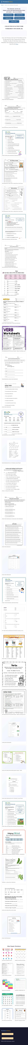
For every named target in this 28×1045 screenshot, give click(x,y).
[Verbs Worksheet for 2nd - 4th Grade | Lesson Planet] (14, 450)
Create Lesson (8, 18)
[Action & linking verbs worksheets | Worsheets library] (14, 145)
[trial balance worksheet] (20, 1000)
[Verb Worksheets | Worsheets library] (14, 425)
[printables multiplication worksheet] (20, 985)
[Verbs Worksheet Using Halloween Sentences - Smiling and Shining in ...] (14, 677)
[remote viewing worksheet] (7, 970)
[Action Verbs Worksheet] (14, 534)
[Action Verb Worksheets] (14, 925)
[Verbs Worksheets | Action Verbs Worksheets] (14, 118)
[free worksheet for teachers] (20, 968)
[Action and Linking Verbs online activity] (14, 900)
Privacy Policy (7, 1038)
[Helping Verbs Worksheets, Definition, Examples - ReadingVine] (14, 844)
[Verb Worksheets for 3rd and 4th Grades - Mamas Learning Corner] (14, 344)
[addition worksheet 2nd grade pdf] (20, 953)
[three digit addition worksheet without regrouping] (7, 998)
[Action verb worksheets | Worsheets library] (14, 229)
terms (17, 44)
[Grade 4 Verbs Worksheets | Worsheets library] (14, 593)
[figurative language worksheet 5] (20, 1016)
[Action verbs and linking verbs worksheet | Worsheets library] (14, 816)
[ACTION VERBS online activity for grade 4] (14, 289)
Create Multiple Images (19, 18)
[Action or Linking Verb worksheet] (14, 481)
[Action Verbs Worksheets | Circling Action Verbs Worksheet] (14, 510)
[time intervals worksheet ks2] (7, 1016)
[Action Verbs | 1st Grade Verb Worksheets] (14, 649)
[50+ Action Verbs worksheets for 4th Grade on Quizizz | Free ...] (14, 623)
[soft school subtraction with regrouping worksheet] (7, 956)
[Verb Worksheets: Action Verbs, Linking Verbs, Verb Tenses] (14, 171)
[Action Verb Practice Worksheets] (14, 90)
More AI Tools (14, 21)
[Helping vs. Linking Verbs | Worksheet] (14, 870)
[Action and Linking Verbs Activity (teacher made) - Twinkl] (14, 757)
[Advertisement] (14, 60)
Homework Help (20, 14)
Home (2, 5)
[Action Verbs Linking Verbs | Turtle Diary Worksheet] (14, 314)
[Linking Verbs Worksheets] (14, 729)
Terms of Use (7, 1033)
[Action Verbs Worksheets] (14, 397)
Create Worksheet (8, 14)
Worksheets (6, 1030)
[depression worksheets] (7, 983)
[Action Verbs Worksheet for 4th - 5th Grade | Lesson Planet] (14, 785)
